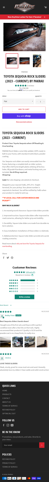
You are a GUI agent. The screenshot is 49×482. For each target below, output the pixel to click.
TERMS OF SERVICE (10, 406)
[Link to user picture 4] (42, 341)
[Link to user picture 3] (29, 341)
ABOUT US (6, 402)
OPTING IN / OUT (8, 413)
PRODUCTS (6, 394)
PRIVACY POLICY (8, 463)
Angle (4, 96)
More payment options (24, 122)
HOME (4, 390)
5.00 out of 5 (30, 272)
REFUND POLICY (8, 409)
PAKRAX (10, 474)
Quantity (38, 96)
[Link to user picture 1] (5, 341)
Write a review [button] (24, 297)
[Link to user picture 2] (17, 341)
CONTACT (6, 398)
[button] (21, 85)
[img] (6, 311)
